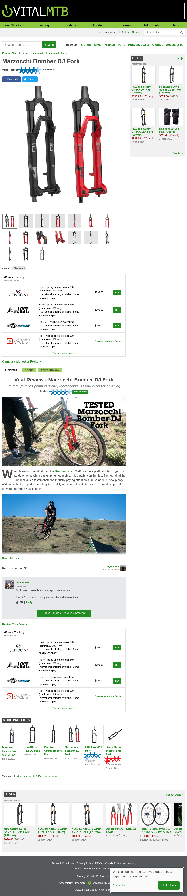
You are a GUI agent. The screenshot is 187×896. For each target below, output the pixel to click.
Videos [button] (71, 25)
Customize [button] (119, 885)
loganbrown (113, 566)
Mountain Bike (92, 868)
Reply (29, 602)
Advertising (129, 863)
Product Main (9, 53)
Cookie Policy (113, 863)
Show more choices (64, 353)
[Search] (181, 32)
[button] (11, 79)
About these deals (140, 64)
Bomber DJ (62, 471)
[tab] (11, 370)
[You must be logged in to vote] (21, 568)
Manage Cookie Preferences (93, 876)
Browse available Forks (108, 341)
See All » (178, 153)
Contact (77, 868)
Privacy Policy (85, 863)
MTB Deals (151, 25)
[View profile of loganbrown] (123, 568)
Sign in (136, 32)
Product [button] (99, 25)
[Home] (35, 10)
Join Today (122, 32)
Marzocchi (38, 53)
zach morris (22, 582)
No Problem (169, 885)
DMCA (99, 863)
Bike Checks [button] (13, 25)
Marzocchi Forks (58, 53)
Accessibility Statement (72, 882)
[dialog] (146, 879)
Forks (25, 53)
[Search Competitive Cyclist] (18, 341)
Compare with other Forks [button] (20, 361)
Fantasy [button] (44, 25)
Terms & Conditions (63, 863)
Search (49, 44)
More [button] (177, 25)
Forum (126, 25)
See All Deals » (174, 794)
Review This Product (15, 624)
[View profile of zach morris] (9, 584)
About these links (11, 280)
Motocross (109, 868)
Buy (117, 292)
